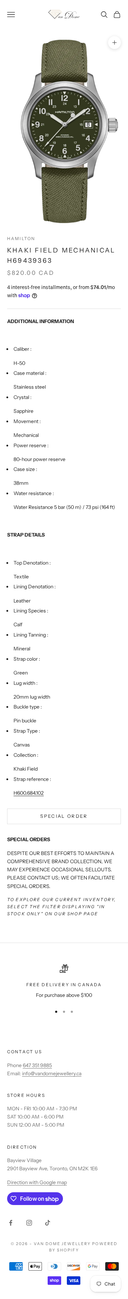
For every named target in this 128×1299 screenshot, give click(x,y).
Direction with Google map (37, 1182)
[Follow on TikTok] (47, 1222)
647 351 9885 (37, 1065)
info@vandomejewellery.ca (51, 1073)
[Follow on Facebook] (10, 1222)
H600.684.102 (29, 793)
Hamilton (21, 238)
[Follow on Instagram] (29, 1222)
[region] (64, 981)
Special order (63, 816)
